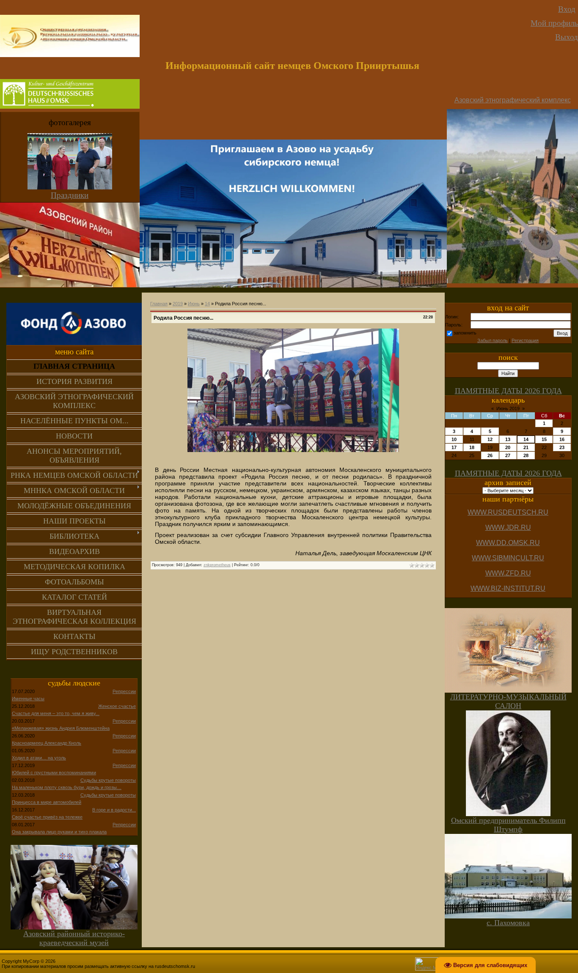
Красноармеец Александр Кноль (46, 743)
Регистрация (525, 340)
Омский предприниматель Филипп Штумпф (508, 824)
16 (561, 439)
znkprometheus (217, 565)
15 (544, 439)
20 (507, 447)
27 (507, 455)
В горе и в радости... (114, 809)
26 (490, 455)
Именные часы (28, 698)
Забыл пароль (492, 340)
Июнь (194, 303)
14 (207, 303)
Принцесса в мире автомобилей (46, 802)
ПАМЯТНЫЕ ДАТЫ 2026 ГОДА (508, 390)
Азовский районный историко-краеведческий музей (74, 938)
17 (454, 447)
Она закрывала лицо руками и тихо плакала (59, 831)
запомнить (465, 332)
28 (525, 455)
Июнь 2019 (508, 408)
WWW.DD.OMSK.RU (508, 542)
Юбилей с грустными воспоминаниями (54, 772)
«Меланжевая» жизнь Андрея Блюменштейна (61, 728)
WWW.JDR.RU (508, 527)
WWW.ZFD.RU (508, 573)
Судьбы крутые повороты (108, 780)
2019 (178, 303)
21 (525, 447)
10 (454, 439)
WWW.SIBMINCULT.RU (508, 558)
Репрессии (124, 691)
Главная (159, 303)
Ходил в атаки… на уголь (39, 757)
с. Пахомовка (508, 922)
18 (471, 447)
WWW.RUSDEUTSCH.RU (508, 512)
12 (490, 439)
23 (561, 447)
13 (507, 439)
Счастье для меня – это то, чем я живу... (55, 713)
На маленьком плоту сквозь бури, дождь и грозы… (66, 787)
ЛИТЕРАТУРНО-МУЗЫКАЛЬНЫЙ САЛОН (508, 701)
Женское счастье (117, 706)
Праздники (69, 195)
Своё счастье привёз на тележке (47, 817)
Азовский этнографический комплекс (512, 100)
